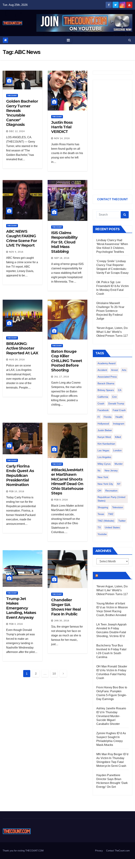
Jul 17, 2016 (61, 376)
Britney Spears (106, 390)
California (103, 396)
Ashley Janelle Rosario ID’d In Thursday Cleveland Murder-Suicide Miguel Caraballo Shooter (111, 716)
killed (118, 437)
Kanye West (104, 437)
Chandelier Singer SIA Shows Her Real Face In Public (66, 607)
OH (99, 490)
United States (112, 527)
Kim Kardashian (106, 443)
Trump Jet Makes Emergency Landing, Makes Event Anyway (21, 608)
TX (99, 527)
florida (107, 416)
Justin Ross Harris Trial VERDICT (62, 127)
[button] (129, 40)
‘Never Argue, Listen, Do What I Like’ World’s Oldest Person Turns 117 (112, 331)
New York (103, 477)
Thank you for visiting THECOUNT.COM (23, 850)
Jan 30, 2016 (61, 620)
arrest (114, 370)
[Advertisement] (112, 135)
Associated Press (107, 376)
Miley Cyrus (104, 463)
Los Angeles (104, 457)
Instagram (118, 423)
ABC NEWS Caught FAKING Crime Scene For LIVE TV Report (21, 238)
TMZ (110, 514)
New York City (105, 483)
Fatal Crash (119, 410)
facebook (103, 410)
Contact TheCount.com (118, 850)
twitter (122, 520)
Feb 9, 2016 (61, 500)
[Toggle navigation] (68, 40)
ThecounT (12, 95)
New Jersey (111, 470)
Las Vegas (103, 450)
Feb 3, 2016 (16, 624)
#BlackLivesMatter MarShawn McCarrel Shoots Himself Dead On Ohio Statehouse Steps (67, 481)
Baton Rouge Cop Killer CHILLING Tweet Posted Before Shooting (66, 360)
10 (54, 673)
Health (119, 416)
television (117, 507)
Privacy (99, 850)
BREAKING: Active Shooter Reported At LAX (22, 348)
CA (119, 390)
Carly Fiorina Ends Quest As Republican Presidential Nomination (20, 475)
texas (101, 514)
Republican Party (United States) (111, 499)
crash (101, 403)
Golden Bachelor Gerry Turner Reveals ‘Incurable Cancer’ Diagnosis (22, 113)
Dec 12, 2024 (17, 131)
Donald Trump (116, 403)
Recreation (111, 490)
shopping (103, 507)
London (117, 450)
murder (119, 463)
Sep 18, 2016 (61, 258)
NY (118, 483)
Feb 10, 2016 (16, 491)
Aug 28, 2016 (17, 359)
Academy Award (106, 363)
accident (102, 370)
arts (124, 370)
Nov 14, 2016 (62, 138)
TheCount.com (111, 575)
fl (99, 416)
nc (99, 470)
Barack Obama (106, 383)
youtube (102, 534)
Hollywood (103, 423)
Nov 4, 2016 (16, 252)
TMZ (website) (106, 520)
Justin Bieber (105, 430)
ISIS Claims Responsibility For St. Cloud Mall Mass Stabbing (64, 242)
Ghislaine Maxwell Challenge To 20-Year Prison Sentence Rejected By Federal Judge (110, 311)
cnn (114, 396)
